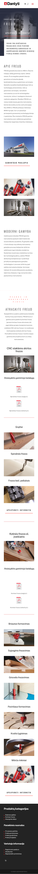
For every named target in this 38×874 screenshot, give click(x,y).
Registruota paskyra (12, 849)
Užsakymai (9, 851)
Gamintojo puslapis (16, 163)
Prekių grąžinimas (11, 835)
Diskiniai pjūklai (10, 815)
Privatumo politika (11, 831)
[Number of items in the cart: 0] (5, 860)
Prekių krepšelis (10, 837)
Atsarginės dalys (10, 819)
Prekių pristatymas (11, 833)
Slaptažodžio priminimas (13, 854)
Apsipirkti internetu (17, 33)
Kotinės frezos (10, 817)
